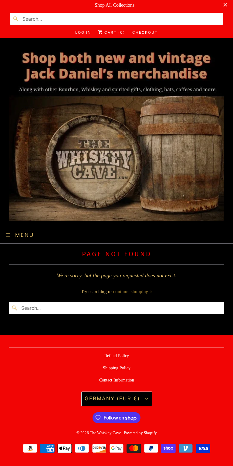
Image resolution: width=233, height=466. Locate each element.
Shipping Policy (116, 368)
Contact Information (116, 380)
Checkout (145, 32)
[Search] (16, 19)
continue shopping (131, 291)
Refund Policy (116, 356)
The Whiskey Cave (106, 432)
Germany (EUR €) (113, 398)
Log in (83, 32)
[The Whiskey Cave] (116, 134)
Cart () (114, 32)
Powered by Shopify (140, 432)
